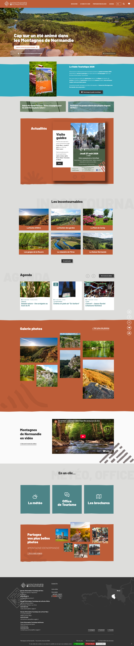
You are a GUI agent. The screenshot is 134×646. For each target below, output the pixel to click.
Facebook (102, 629)
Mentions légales (90, 640)
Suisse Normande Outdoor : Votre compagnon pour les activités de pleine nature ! (42, 107)
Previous (75, 177)
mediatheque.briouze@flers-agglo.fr (30, 630)
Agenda (111, 4)
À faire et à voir (85, 4)
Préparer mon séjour (99, 4)
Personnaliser (101, 644)
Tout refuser (90, 644)
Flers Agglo (54, 592)
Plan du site (79, 640)
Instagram (92, 629)
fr (118, 4)
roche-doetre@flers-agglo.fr (28, 608)
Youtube (111, 629)
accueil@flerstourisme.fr (27, 598)
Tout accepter (79, 644)
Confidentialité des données (106, 640)
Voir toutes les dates (106, 275)
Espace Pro (54, 583)
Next (83, 177)
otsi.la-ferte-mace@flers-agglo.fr (29, 619)
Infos (59, 163)
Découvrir (74, 4)
